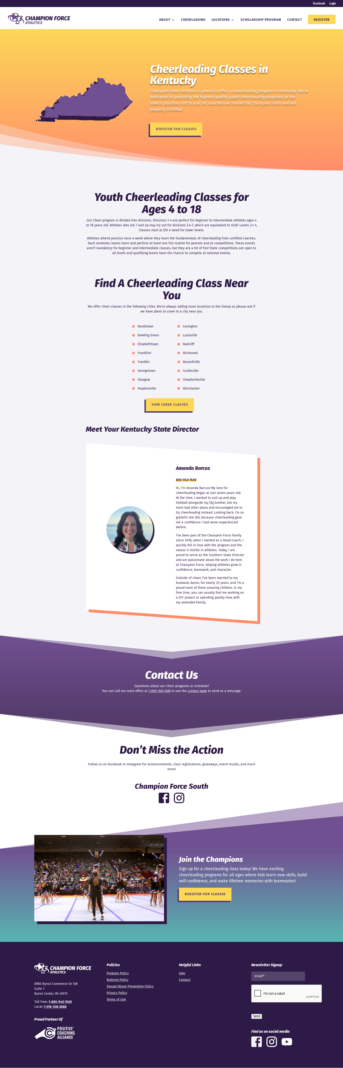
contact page (197, 691)
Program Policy (118, 973)
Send (256, 1016)
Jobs (182, 973)
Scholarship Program (261, 20)
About (164, 20)
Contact (294, 20)
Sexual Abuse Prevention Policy (130, 986)
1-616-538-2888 (55, 1007)
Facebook (319, 3)
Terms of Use (116, 999)
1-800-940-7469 (159, 691)
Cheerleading (193, 20)
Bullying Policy (117, 980)
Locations (221, 20)
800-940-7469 (186, 480)
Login (332, 3)
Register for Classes (176, 129)
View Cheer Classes (170, 405)
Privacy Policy (117, 993)
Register (322, 20)
